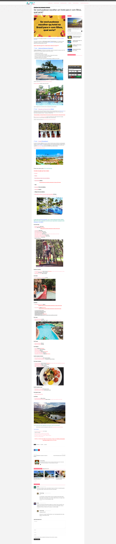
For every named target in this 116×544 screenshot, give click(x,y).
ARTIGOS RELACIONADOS (38, 468)
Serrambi (36, 189)
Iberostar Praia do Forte (37, 116)
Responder (38, 490)
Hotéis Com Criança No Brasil (39, 436)
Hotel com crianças (40, 6)
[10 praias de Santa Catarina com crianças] (70, 50)
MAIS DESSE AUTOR (46, 468)
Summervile (37, 180)
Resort (39, 7)
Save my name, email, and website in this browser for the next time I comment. (46, 537)
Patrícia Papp (42, 460)
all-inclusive (38, 444)
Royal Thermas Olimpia (38, 231)
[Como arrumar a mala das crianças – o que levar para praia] (60, 474)
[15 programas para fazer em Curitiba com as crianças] (70, 37)
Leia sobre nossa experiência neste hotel (56, 399)
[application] (45, 290)
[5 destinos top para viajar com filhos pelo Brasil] (69, 41)
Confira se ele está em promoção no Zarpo (58, 271)
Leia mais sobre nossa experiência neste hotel (54, 320)
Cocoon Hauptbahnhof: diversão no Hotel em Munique (40, 456)
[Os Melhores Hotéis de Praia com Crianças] (70, 45)
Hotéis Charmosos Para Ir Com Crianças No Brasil (42, 434)
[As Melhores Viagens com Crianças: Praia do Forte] (50, 474)
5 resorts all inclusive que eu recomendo (59, 455)
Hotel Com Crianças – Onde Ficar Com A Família (42, 433)
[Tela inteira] (54, 299)
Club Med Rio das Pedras (39, 271)
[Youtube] (89, 0)
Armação (36, 187)
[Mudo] (52, 299)
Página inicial (35, 6)
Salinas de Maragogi (43, 48)
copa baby (42, 444)
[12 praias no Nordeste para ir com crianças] (75, 23)
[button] (84, 0)
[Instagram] (87, 0)
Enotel (39, 141)
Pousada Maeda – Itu (38, 237)
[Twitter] (41, 464)
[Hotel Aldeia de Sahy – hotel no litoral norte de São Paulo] (39, 474)
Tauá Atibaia (37, 230)
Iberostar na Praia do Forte (44, 109)
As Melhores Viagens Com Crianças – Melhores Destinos (43, 435)
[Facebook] (86, 0)
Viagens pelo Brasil (48, 7)
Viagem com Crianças (43, 7)
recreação (45, 444)
